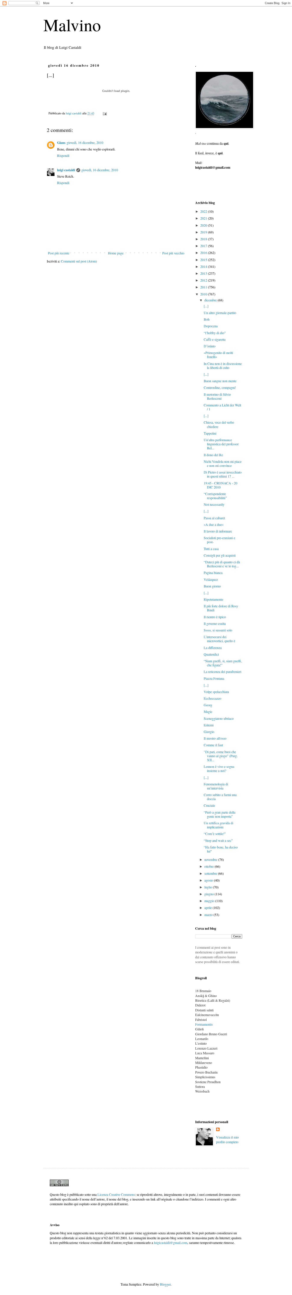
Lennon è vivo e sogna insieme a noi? (219, 768)
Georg (208, 705)
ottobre (209, 866)
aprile (208, 907)
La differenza (213, 647)
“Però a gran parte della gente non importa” (219, 814)
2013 (204, 273)
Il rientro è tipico (215, 617)
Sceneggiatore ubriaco (219, 718)
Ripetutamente (213, 599)
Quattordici (211, 654)
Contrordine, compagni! (220, 387)
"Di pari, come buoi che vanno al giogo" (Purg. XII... (221, 755)
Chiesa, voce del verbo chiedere (219, 424)
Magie (208, 711)
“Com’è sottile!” (215, 833)
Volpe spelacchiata (216, 691)
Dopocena (211, 326)
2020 (204, 225)
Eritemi (209, 725)
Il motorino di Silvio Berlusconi (217, 396)
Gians (61, 142)
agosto (209, 880)
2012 (204, 280)
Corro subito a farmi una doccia (220, 796)
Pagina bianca (213, 572)
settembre (211, 873)
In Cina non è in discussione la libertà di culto (223, 365)
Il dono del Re (213, 455)
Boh (206, 319)
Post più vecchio (173, 253)
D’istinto (209, 346)
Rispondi (63, 155)
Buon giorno (212, 586)
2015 (204, 259)
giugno (209, 894)
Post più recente (58, 253)
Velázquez (211, 579)
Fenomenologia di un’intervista (216, 786)
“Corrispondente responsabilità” (215, 495)
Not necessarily (214, 504)
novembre (211, 859)
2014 (204, 266)
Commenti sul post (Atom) (79, 261)
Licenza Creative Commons (116, 1194)
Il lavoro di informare (218, 531)
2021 (204, 218)
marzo (209, 914)
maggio (209, 900)
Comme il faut (213, 745)
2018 (204, 239)
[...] (206, 306)
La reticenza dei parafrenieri (222, 671)
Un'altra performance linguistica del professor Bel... (221, 444)
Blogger (165, 1284)
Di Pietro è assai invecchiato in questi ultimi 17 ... (223, 474)
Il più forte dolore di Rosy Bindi (221, 608)
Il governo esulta (215, 623)
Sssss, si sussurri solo (218, 630)
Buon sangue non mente (220, 381)
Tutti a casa (211, 548)
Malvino (72, 24)
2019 (204, 232)
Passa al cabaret (214, 518)
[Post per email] (104, 113)
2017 (204, 245)
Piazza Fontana (214, 678)
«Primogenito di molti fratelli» (218, 354)
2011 (204, 287)
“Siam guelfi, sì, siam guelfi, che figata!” (223, 663)
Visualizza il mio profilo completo (227, 1139)
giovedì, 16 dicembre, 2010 (85, 142)
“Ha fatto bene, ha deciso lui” (221, 849)
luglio (208, 887)
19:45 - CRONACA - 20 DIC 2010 (220, 485)
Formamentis (204, 1024)
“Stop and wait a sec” (218, 840)
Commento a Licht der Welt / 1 (222, 407)
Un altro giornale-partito (220, 312)
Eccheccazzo (212, 698)
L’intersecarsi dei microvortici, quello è (219, 638)
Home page (116, 253)
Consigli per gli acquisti (220, 555)
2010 (204, 294)
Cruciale (209, 805)
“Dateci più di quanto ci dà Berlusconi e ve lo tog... (222, 564)
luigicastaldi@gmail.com (170, 1242)
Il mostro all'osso (215, 738)
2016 (204, 252)
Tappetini (210, 433)
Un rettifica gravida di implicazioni (218, 825)
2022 (204, 211)
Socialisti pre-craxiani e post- (219, 539)
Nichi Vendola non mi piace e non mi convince (223, 463)
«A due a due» (214, 524)
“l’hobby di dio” (215, 332)
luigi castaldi (66, 169)
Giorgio (209, 731)
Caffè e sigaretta (215, 339)
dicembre (211, 300)
